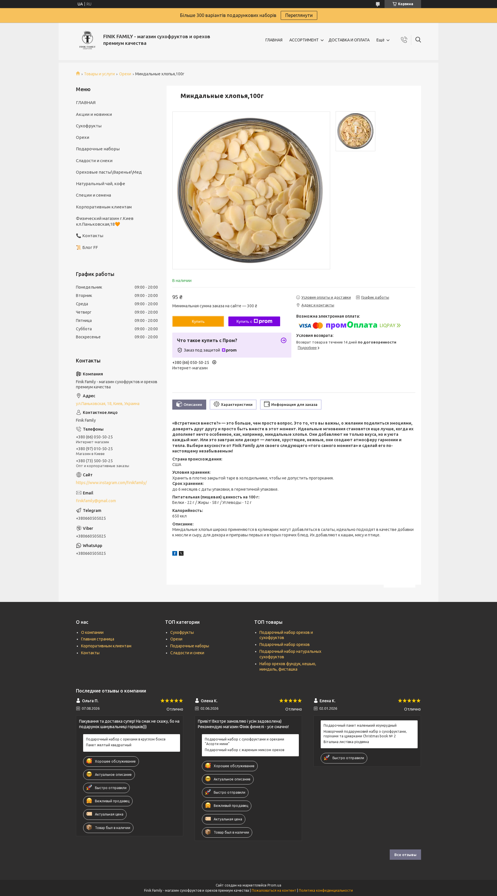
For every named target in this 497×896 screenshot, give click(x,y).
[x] (181, 554)
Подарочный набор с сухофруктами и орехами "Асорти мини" (244, 741)
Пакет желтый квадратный (108, 745)
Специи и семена (93, 195)
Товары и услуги (99, 74)
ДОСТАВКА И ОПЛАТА (349, 40)
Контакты (90, 653)
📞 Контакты (89, 235)
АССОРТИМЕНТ (304, 40)
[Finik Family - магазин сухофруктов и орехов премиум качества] (87, 39)
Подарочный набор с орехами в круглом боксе (126, 739)
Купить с (244, 321)
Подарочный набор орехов (284, 644)
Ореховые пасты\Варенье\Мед (109, 172)
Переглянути (299, 15)
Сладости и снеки (94, 160)
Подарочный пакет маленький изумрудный (360, 725)
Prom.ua (274, 885)
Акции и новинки (94, 114)
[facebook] (174, 554)
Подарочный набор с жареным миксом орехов (244, 750)
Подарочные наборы (98, 148)
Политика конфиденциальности (326, 890)
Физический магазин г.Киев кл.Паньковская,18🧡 (104, 221)
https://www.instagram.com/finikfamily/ (111, 482)
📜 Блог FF (87, 247)
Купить (198, 321)
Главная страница (97, 639)
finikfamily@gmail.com (96, 500)
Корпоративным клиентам (104, 206)
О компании (92, 632)
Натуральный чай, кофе (100, 183)
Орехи (125, 74)
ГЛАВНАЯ (273, 40)
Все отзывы (405, 855)
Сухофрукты (89, 125)
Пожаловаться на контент (274, 890)
